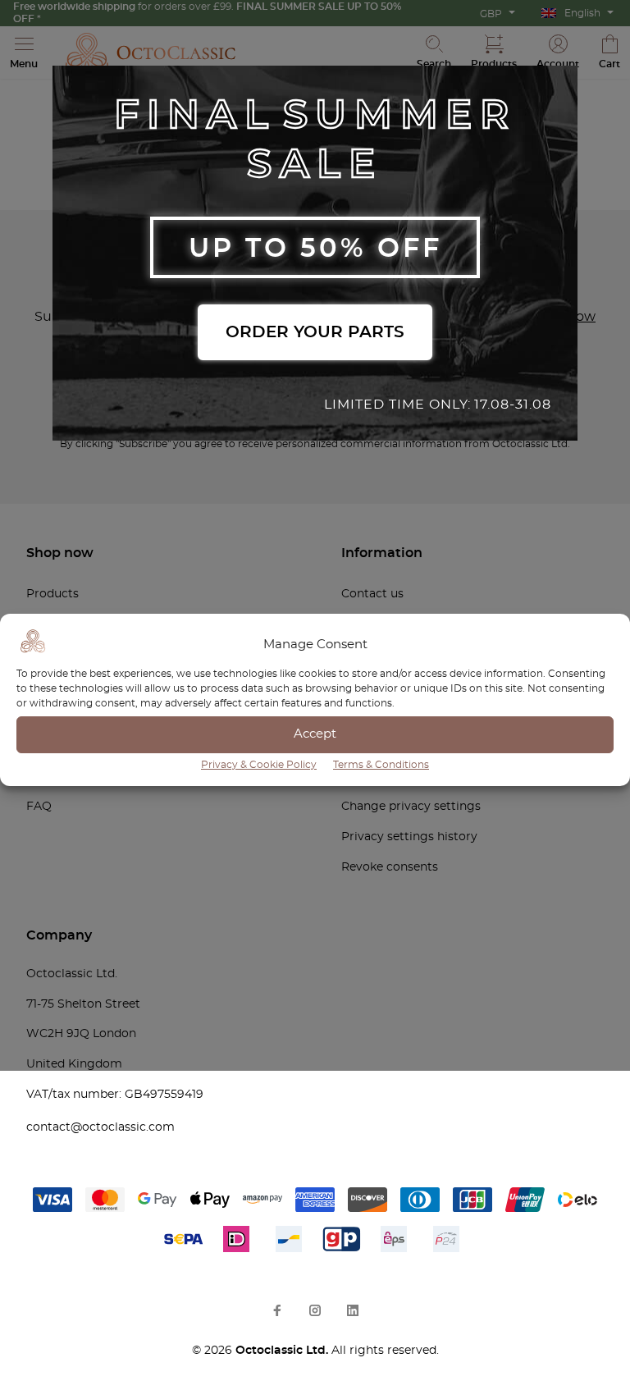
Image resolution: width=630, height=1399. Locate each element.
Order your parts (315, 332)
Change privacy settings (411, 806)
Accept (315, 734)
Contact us (372, 594)
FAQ (39, 806)
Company (59, 935)
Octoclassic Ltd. (283, 1350)
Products (52, 594)
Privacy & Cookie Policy (259, 765)
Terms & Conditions (381, 765)
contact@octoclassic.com (100, 1127)
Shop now (60, 553)
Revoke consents (389, 867)
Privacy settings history (409, 837)
